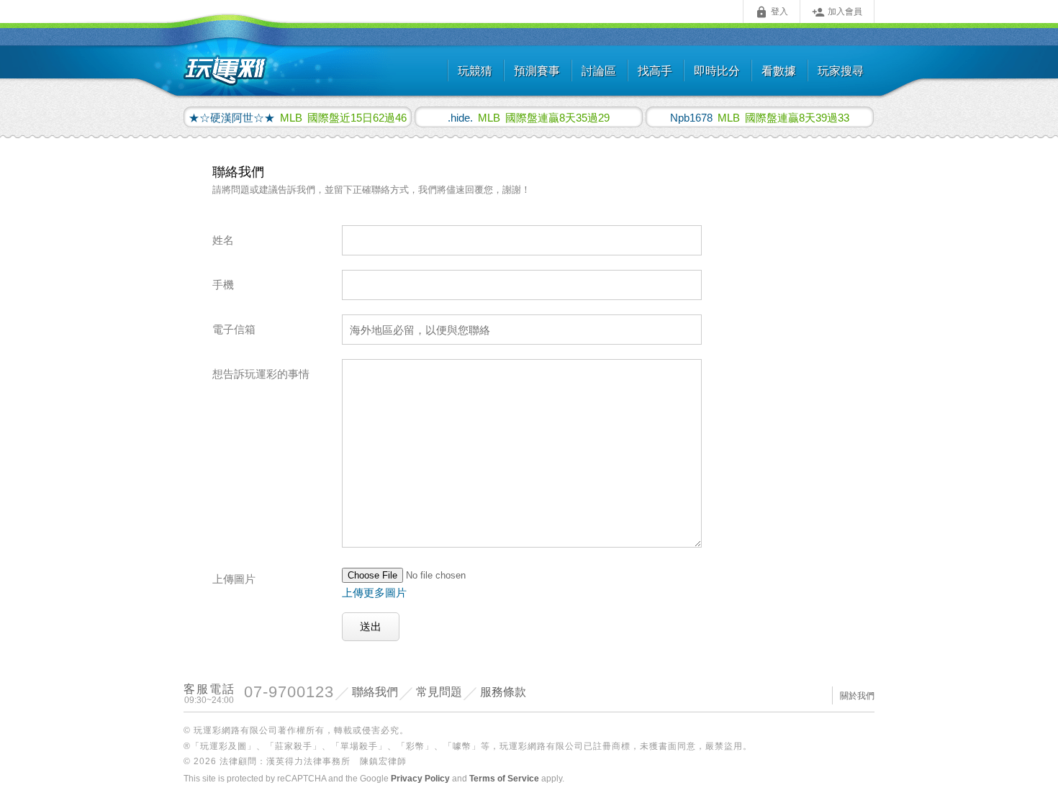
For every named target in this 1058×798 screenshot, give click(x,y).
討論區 (599, 71)
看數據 (778, 71)
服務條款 (503, 692)
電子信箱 (234, 329)
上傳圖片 (234, 579)
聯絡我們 (375, 692)
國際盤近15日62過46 (298, 117)
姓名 (223, 240)
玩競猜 (475, 71)
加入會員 (837, 12)
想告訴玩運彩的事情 (260, 374)
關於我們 (857, 696)
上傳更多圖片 (374, 592)
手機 (223, 284)
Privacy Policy (420, 779)
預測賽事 (537, 71)
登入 (771, 12)
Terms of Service (504, 779)
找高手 (655, 71)
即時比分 (717, 71)
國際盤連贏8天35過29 (529, 117)
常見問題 (439, 692)
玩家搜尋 (841, 71)
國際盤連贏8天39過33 (759, 117)
